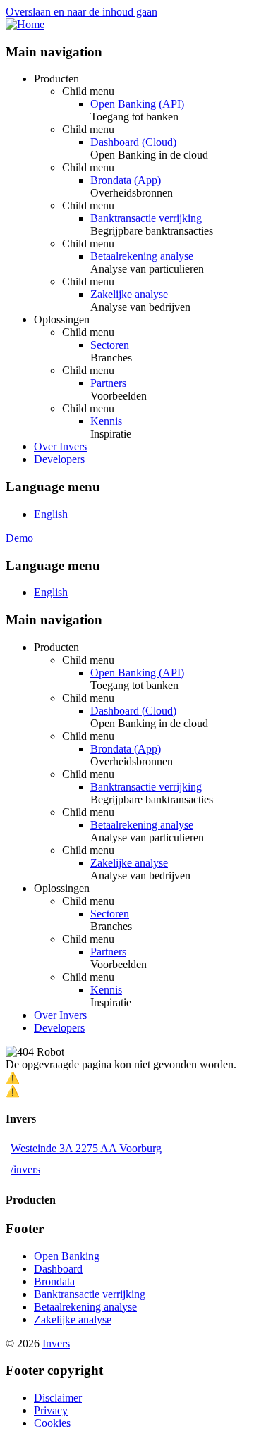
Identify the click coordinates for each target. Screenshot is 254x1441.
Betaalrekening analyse (141, 256)
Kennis (106, 421)
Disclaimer (58, 1398)
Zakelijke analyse (129, 294)
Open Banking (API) (137, 104)
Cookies (52, 1423)
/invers (25, 1169)
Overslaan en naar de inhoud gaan (81, 12)
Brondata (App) (125, 180)
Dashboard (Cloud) (133, 142)
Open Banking (66, 1256)
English (51, 514)
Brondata (54, 1281)
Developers (59, 459)
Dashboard (58, 1269)
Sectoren (109, 345)
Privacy (51, 1410)
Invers (56, 1343)
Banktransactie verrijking (146, 218)
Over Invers (60, 446)
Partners (108, 383)
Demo (19, 538)
